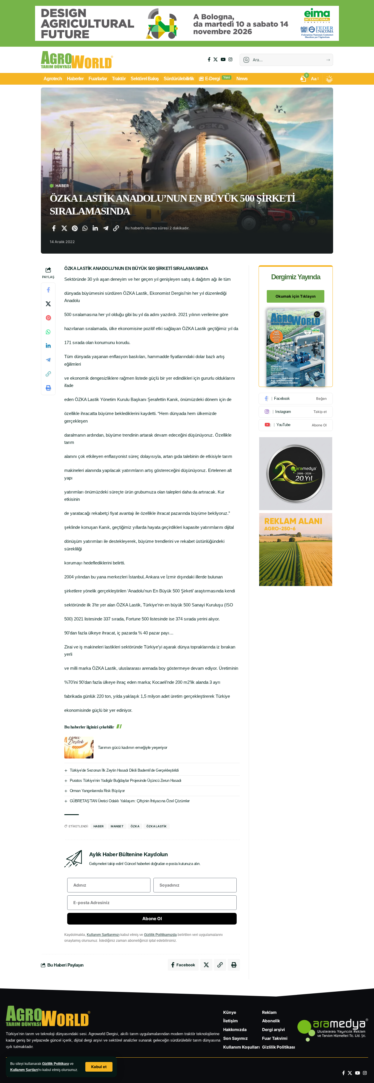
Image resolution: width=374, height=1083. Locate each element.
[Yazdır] (48, 388)
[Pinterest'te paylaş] (74, 228)
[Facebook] (209, 59)
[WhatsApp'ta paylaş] (85, 228)
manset (117, 826)
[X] (215, 59)
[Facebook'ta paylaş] (54, 228)
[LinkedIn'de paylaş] (95, 228)
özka (135, 826)
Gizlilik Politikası (55, 1064)
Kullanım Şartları (24, 1070)
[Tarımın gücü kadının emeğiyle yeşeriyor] (79, 747)
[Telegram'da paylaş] (106, 228)
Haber (62, 186)
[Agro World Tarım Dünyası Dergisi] (77, 60)
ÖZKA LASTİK (156, 826)
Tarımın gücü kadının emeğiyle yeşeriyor (132, 747)
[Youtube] (296, 425)
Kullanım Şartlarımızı (103, 935)
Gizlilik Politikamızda (160, 935)
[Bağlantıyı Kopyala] (116, 228)
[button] (98, 1067)
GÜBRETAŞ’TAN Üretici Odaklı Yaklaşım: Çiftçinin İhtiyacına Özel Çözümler (130, 801)
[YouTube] (223, 59)
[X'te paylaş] (64, 228)
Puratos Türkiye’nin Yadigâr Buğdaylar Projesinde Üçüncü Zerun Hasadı (125, 780)
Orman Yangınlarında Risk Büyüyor (97, 791)
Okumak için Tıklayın (296, 296)
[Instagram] (230, 59)
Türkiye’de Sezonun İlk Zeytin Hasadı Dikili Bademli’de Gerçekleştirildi (124, 770)
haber (99, 826)
